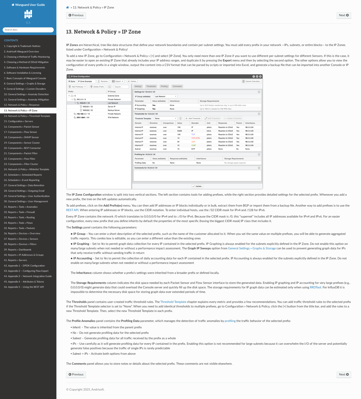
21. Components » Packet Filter (21, 153)
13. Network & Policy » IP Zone (20, 111)
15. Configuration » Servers (18, 121)
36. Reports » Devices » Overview (22, 233)
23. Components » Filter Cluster (21, 164)
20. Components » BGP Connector (22, 148)
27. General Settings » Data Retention (24, 185)
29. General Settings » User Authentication (27, 196)
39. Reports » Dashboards (17, 250)
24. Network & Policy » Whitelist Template (26, 169)
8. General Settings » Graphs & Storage (24, 84)
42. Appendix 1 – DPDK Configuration (24, 266)
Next (342, 15)
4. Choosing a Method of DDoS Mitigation (26, 62)
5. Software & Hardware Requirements (24, 68)
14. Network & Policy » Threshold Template (27, 116)
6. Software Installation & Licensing (22, 73)
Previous (77, 15)
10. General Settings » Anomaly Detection (26, 94)
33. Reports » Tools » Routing (19, 217)
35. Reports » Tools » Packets (19, 228)
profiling (230, 320)
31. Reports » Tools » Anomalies (21, 207)
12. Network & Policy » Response (21, 105)
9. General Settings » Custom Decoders (25, 89)
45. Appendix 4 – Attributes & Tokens (24, 282)
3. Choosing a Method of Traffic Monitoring (27, 57)
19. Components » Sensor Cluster (22, 143)
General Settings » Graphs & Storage (252, 248)
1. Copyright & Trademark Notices (22, 46)
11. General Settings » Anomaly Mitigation (26, 100)
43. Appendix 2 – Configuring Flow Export (26, 271)
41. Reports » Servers (15, 260)
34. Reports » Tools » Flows (18, 223)
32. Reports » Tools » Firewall (19, 212)
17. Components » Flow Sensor (20, 132)
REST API (72, 210)
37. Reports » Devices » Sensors (21, 239)
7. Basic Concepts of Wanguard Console (25, 78)
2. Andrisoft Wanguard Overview (21, 52)
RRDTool (315, 287)
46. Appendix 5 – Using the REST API (24, 287)
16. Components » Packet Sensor (21, 127)
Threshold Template (173, 301)
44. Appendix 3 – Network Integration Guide (28, 276)
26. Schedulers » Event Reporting (21, 180)
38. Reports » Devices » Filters (20, 244)
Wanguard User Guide (29, 4)
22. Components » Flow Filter (19, 159)
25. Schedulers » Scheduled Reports (23, 175)
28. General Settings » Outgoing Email (24, 191)
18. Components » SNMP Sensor (21, 137)
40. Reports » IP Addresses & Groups (24, 255)
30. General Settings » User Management (26, 201)
